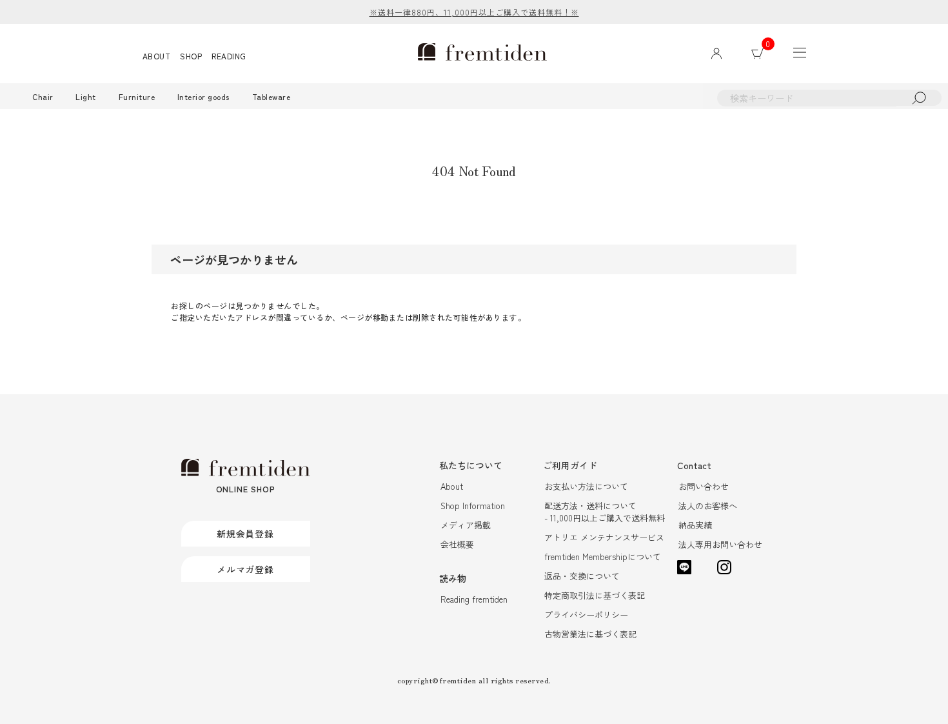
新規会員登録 (245, 533)
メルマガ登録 (245, 569)
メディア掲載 (465, 525)
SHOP (191, 55)
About (451, 486)
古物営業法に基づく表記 (590, 634)
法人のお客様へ (707, 505)
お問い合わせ (703, 486)
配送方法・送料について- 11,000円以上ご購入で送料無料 (604, 511)
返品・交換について (582, 576)
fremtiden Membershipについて (602, 556)
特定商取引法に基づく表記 (594, 595)
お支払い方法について (586, 486)
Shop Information (472, 505)
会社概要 (457, 544)
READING (229, 55)
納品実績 (695, 525)
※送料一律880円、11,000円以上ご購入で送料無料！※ (474, 11)
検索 (919, 98)
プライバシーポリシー (586, 614)
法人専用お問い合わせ (720, 544)
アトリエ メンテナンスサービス (604, 537)
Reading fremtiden (474, 599)
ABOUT (157, 55)
